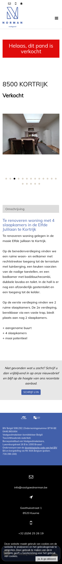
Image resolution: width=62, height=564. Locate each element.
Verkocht (13, 95)
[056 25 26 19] (16, 3)
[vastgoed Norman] (12, 18)
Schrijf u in (31, 392)
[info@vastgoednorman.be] (9, 3)
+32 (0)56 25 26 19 (31, 533)
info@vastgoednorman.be (31, 487)
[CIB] (24, 418)
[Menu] (56, 18)
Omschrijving (14, 209)
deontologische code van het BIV (41, 447)
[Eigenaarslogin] (21, 3)
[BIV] (37, 418)
